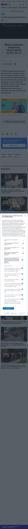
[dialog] (14, 264)
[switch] (23, 243)
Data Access (14, 313)
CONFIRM (8, 308)
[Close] (25, 216)
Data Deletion (6, 313)
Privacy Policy (22, 313)
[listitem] (14, 240)
